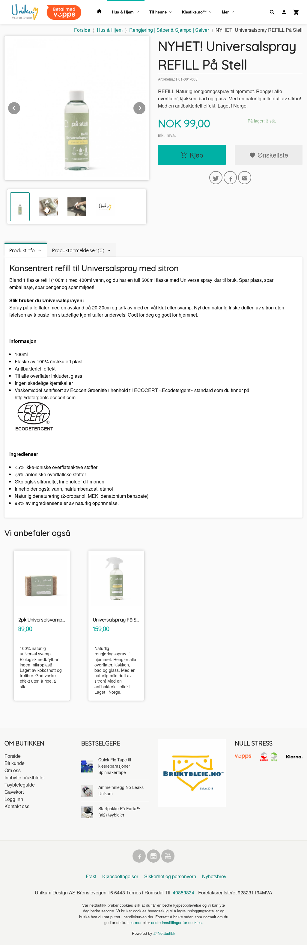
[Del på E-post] (244, 177)
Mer (225, 12)
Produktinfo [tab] (22, 250)
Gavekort (14, 791)
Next (145, 107)
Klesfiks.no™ (194, 12)
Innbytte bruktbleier (24, 777)
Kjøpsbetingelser (120, 876)
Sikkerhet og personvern (170, 876)
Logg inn (13, 799)
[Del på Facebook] (230, 177)
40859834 (183, 892)
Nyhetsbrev (214, 876)
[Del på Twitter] (215, 177)
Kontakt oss (16, 806)
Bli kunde (14, 763)
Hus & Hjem (123, 12)
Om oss (12, 770)
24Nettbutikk (164, 933)
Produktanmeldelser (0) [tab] (78, 250)
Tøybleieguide (19, 784)
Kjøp (196, 154)
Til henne (158, 12)
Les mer (135, 922)
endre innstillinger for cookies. (177, 922)
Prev (20, 107)
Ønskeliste (272, 154)
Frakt (91, 876)
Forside (82, 29)
